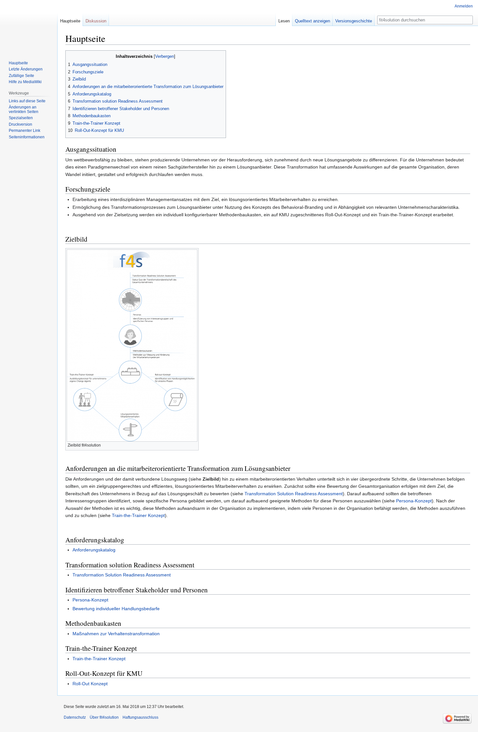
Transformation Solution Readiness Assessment (294, 493)
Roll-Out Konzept (90, 683)
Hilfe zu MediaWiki (25, 82)
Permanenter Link (24, 130)
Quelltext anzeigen (312, 21)
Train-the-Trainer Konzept (138, 515)
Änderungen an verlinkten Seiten (23, 109)
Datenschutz (75, 717)
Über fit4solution (104, 717)
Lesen (284, 21)
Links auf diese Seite (27, 101)
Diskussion (96, 21)
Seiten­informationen (27, 137)
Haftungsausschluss (140, 717)
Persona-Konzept (414, 500)
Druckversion (20, 124)
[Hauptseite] (29, 26)
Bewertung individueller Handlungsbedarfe (116, 608)
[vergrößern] (194, 444)
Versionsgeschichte (353, 21)
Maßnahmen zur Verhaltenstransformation (116, 633)
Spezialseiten (21, 118)
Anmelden (464, 6)
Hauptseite (70, 21)
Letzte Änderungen (26, 69)
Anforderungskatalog (94, 549)
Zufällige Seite (21, 75)
